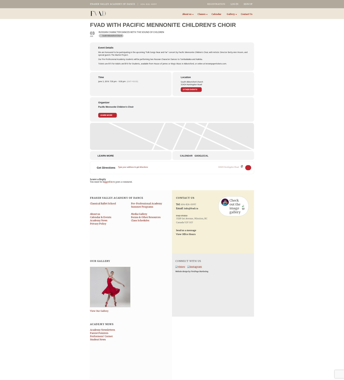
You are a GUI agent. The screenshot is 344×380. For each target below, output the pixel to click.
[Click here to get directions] (248, 167)
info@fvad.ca (191, 208)
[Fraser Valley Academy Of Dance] (108, 13)
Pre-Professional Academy (146, 203)
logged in (107, 182)
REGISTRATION (216, 4)
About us (95, 214)
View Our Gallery (99, 311)
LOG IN (234, 4)
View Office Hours (186, 234)
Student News (98, 339)
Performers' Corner (101, 336)
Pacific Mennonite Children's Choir (116, 107)
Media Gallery (139, 214)
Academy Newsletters (102, 329)
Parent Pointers (99, 333)
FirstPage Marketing (199, 271)
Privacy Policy (98, 223)
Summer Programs (142, 206)
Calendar (186, 156)
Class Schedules (140, 220)
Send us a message (186, 230)
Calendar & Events (100, 217)
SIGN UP (248, 4)
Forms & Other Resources (146, 217)
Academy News (98, 220)
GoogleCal (201, 156)
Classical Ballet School (103, 203)
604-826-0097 (149, 4)
